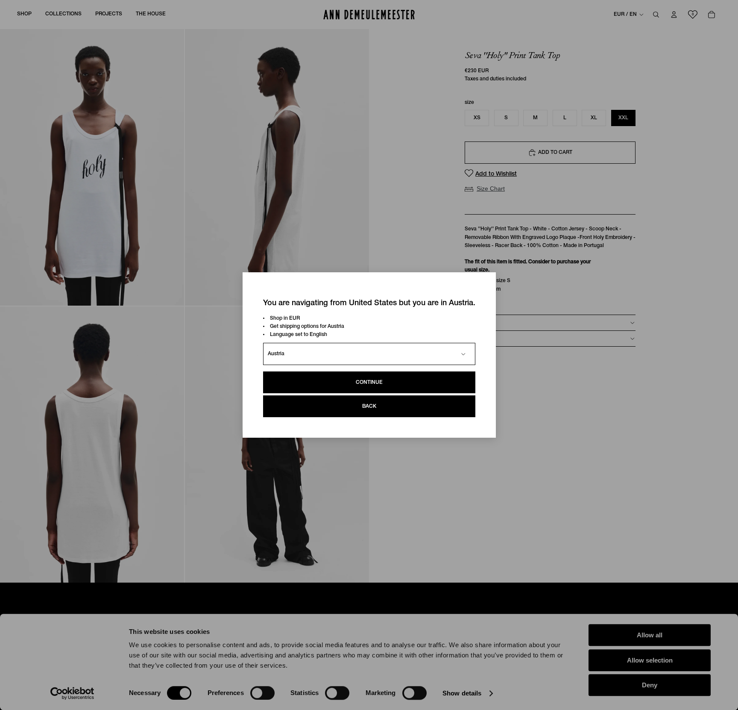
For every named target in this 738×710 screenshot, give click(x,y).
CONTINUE (369, 382)
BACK (369, 406)
